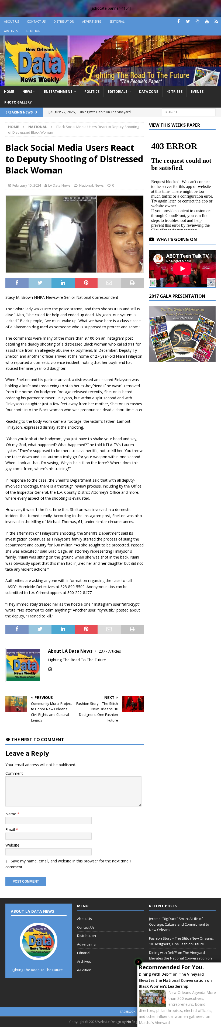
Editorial (117, 21)
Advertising (91, 21)
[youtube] (207, 21)
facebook (128, 1012)
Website (12, 845)
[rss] (216, 21)
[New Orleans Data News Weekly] (110, 83)
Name (11, 813)
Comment (14, 773)
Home (9, 91)
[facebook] (178, 21)
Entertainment (58, 91)
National (86, 185)
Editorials (117, 91)
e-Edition (33, 31)
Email (10, 829)
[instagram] (197, 21)
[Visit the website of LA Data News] (50, 669)
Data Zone (148, 91)
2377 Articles (110, 651)
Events (197, 91)
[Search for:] (189, 111)
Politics (91, 91)
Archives (11, 31)
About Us (11, 21)
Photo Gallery (18, 102)
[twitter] (188, 21)
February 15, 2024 (26, 185)
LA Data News (59, 185)
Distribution (64, 21)
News (27, 91)
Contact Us (36, 21)
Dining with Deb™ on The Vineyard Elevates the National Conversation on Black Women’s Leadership (175, 980)
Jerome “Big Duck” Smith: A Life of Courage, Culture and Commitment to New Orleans (179, 924)
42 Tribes (174, 91)
